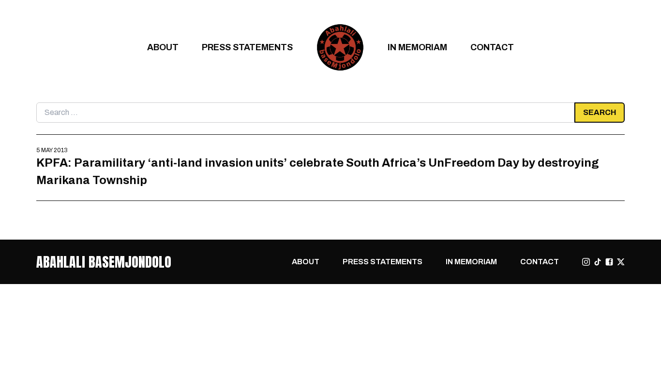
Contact (492, 47)
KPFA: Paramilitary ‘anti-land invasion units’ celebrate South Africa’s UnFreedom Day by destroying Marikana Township (317, 171)
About (163, 47)
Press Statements (247, 47)
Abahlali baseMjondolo (103, 262)
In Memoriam (417, 47)
